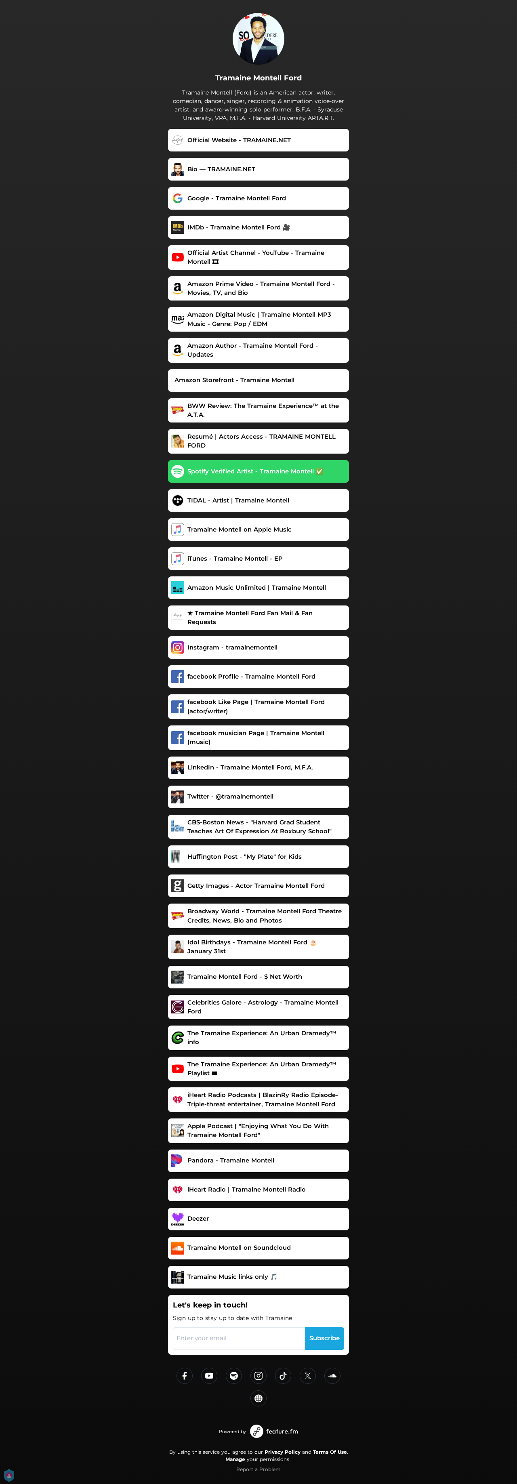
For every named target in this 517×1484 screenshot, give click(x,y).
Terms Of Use (330, 1452)
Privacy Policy (283, 1452)
